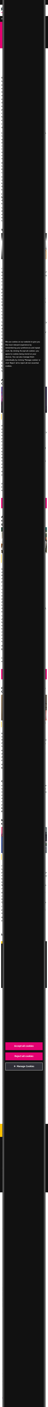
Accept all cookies (24, 1046)
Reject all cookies (24, 1056)
